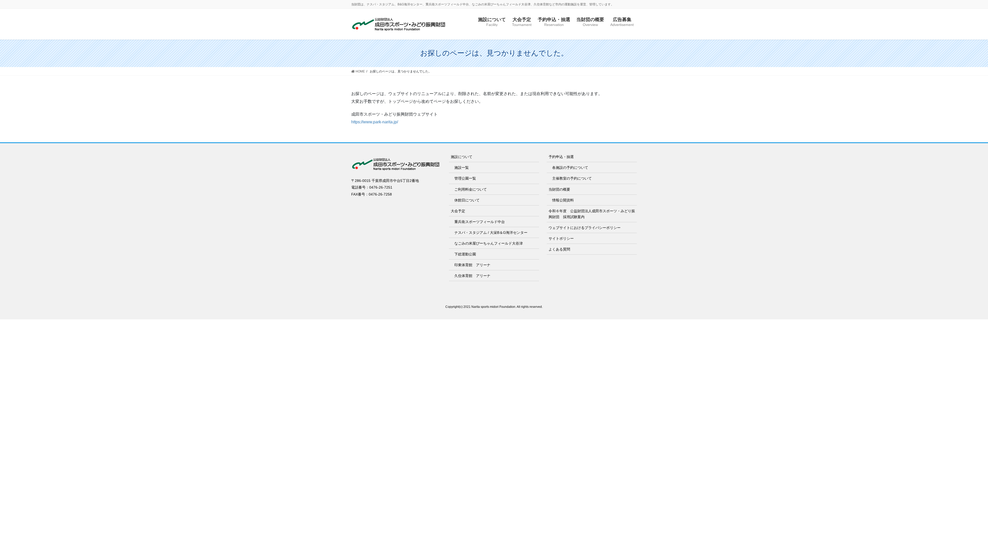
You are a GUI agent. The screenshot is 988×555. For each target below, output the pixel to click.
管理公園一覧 (465, 178)
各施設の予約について (570, 167)
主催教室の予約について (572, 178)
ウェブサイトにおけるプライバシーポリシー (585, 228)
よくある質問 (559, 249)
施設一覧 (461, 167)
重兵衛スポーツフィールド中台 (479, 222)
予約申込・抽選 (561, 157)
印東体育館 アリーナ (472, 265)
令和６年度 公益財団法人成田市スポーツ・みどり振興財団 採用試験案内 (592, 214)
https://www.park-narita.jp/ (374, 122)
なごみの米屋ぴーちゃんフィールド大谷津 (488, 243)
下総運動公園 (465, 254)
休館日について (467, 200)
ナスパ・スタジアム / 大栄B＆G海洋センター (490, 232)
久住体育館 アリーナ (472, 276)
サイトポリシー (561, 238)
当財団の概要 (559, 189)
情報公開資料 (563, 200)
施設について (461, 157)
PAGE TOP (962, 533)
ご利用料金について (470, 189)
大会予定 (458, 211)
